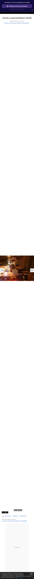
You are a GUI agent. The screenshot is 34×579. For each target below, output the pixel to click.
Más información (19, 577)
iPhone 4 (7, 516)
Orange (15, 516)
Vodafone (23, 516)
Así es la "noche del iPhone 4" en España (17, 23)
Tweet (5, 512)
